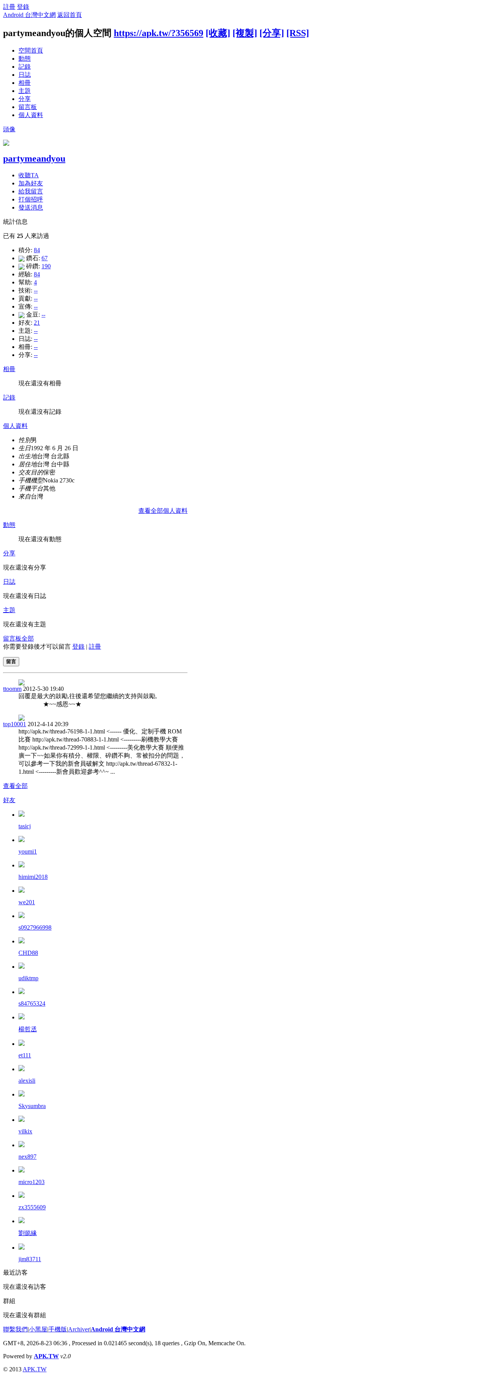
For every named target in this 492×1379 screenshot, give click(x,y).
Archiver (79, 1329)
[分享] (271, 33)
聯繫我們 (15, 1329)
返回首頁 (69, 15)
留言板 (27, 107)
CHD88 (28, 953)
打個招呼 (30, 199)
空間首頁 (30, 50)
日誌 (24, 74)
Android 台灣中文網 (29, 15)
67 (45, 258)
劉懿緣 (27, 1233)
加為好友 (30, 183)
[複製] (245, 33)
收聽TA (28, 175)
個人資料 (30, 115)
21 (37, 322)
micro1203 (31, 1182)
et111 (24, 1055)
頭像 (9, 129)
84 (37, 250)
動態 (24, 58)
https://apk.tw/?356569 (158, 33)
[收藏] (218, 33)
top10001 (14, 724)
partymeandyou (34, 158)
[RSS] (297, 33)
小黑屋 (38, 1329)
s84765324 (31, 1003)
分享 (24, 99)
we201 (26, 902)
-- (36, 290)
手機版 (57, 1329)
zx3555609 (32, 1207)
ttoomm (12, 688)
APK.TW (46, 1356)
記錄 (24, 66)
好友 (9, 800)
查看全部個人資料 (163, 510)
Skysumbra (32, 1106)
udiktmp (28, 978)
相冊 (24, 82)
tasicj (24, 826)
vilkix (25, 1131)
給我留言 (30, 191)
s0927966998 (35, 927)
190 (46, 266)
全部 (28, 638)
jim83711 (29, 1259)
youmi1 (27, 851)
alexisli (26, 1080)
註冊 (9, 6)
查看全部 (15, 786)
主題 (24, 91)
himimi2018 (33, 877)
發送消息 (30, 207)
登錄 (23, 6)
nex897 (27, 1156)
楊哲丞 (27, 1029)
